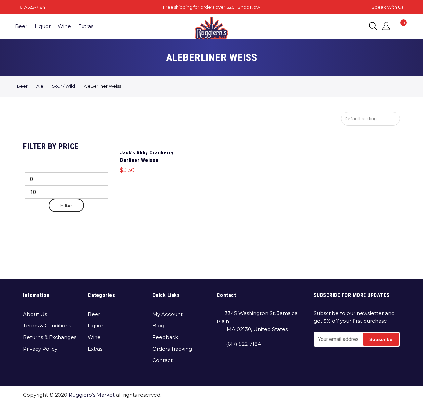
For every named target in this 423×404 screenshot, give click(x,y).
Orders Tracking (172, 349)
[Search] (373, 26)
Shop (317, 395)
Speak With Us (387, 7)
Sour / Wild (63, 86)
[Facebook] (223, 362)
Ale (39, 86)
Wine (64, 26)
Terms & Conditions (47, 325)
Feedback (165, 337)
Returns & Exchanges (49, 337)
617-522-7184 (32, 7)
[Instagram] (235, 362)
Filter (66, 205)
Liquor (43, 26)
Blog (158, 325)
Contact (162, 360)
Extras (85, 26)
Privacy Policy (40, 349)
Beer (21, 26)
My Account (167, 314)
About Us (35, 314)
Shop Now (249, 7)
